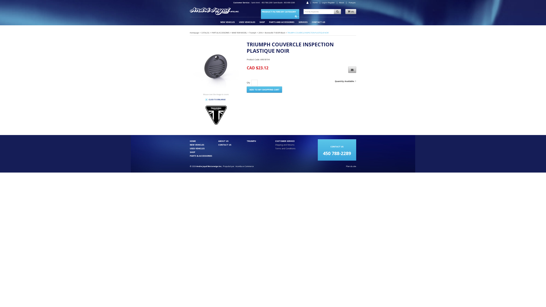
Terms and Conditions (285, 148)
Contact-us (318, 22)
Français (352, 2)
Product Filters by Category (279, 11)
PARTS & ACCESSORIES (220, 33)
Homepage (194, 33)
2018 (260, 33)
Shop (262, 22)
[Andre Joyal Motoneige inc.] (214, 11)
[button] (350, 11)
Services (303, 22)
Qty (248, 82)
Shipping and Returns (284, 144)
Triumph (252, 33)
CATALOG (205, 33)
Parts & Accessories (201, 155)
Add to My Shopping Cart (264, 89)
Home (315, 2)
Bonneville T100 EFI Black (275, 33)
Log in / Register (328, 2)
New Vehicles (227, 22)
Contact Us (224, 144)
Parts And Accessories (281, 22)
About (341, 2)
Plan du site (351, 166)
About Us (223, 141)
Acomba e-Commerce (244, 166)
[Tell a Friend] (352, 70)
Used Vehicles (197, 148)
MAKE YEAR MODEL (239, 33)
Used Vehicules (247, 22)
